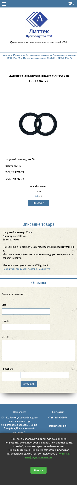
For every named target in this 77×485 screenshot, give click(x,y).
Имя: (4, 305)
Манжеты (17, 54)
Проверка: (7, 368)
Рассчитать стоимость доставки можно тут (26, 269)
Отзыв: (5, 336)
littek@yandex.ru (58, 425)
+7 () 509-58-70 (57, 417)
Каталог (6, 54)
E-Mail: (5, 320)
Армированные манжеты (37, 54)
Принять (38, 470)
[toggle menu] (4, 3)
